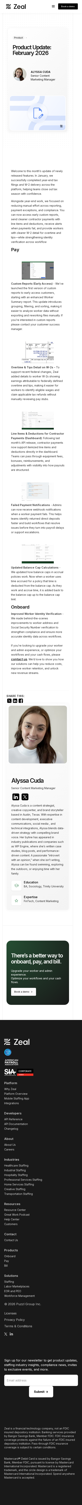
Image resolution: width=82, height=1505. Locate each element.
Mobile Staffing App (16, 1098)
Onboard (9, 1256)
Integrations (11, 1103)
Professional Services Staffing (23, 1179)
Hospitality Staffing (16, 1175)
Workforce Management (19, 1295)
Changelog (11, 1128)
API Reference (13, 1119)
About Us (10, 1144)
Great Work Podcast (17, 1214)
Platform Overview (15, 1093)
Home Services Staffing (19, 1184)
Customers (11, 1224)
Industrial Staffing (15, 1170)
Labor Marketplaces (16, 1286)
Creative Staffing (14, 1189)
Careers (9, 1149)
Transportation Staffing (18, 1193)
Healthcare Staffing (16, 1165)
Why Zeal (10, 1089)
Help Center (11, 1219)
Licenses (10, 1313)
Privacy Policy (14, 1320)
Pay (6, 1260)
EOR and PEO (12, 1291)
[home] (15, 6)
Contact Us (11, 1240)
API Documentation (16, 1124)
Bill (6, 1265)
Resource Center (15, 1209)
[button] (53, 6)
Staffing (9, 1281)
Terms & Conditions (18, 1326)
